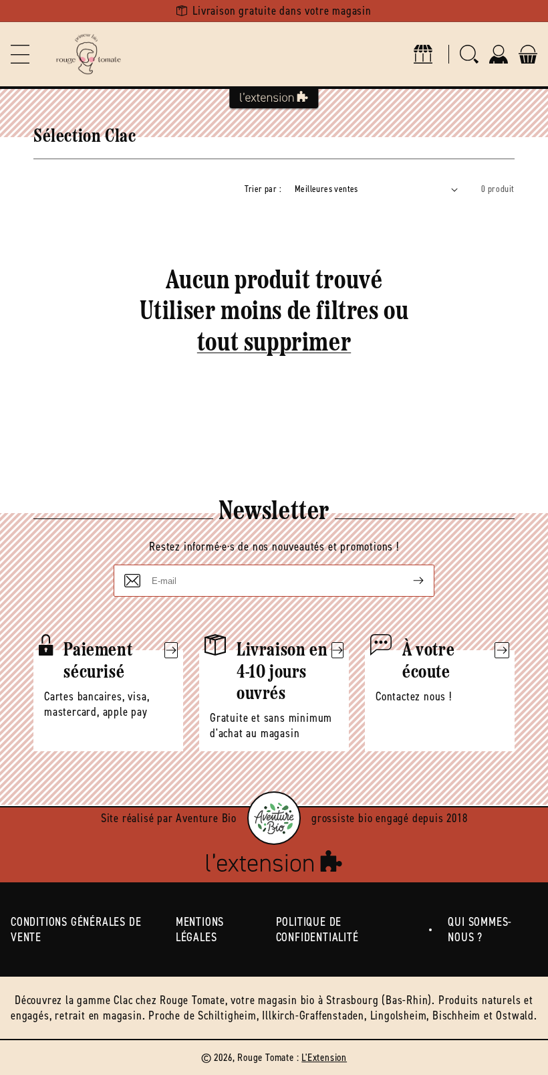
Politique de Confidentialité (317, 929)
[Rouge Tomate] (88, 54)
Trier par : (263, 189)
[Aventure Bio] (274, 818)
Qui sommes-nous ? (480, 929)
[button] (20, 54)
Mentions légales (200, 929)
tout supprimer (274, 343)
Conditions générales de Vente (76, 929)
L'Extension (324, 1057)
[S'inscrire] (408, 580)
